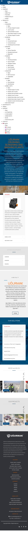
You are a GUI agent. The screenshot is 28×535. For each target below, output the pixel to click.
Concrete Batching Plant (9, 358)
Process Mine (7, 326)
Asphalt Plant (7, 351)
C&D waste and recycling (9, 347)
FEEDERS (7, 264)
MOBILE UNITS (8, 237)
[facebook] (21, 527)
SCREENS (7, 256)
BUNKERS (7, 260)
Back (4, 5)
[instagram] (24, 527)
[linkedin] (19, 527)
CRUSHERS (7, 194)
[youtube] (26, 527)
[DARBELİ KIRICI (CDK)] (14, 203)
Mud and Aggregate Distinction (11, 354)
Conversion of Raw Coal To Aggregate (12, 344)
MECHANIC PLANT (9, 240)
